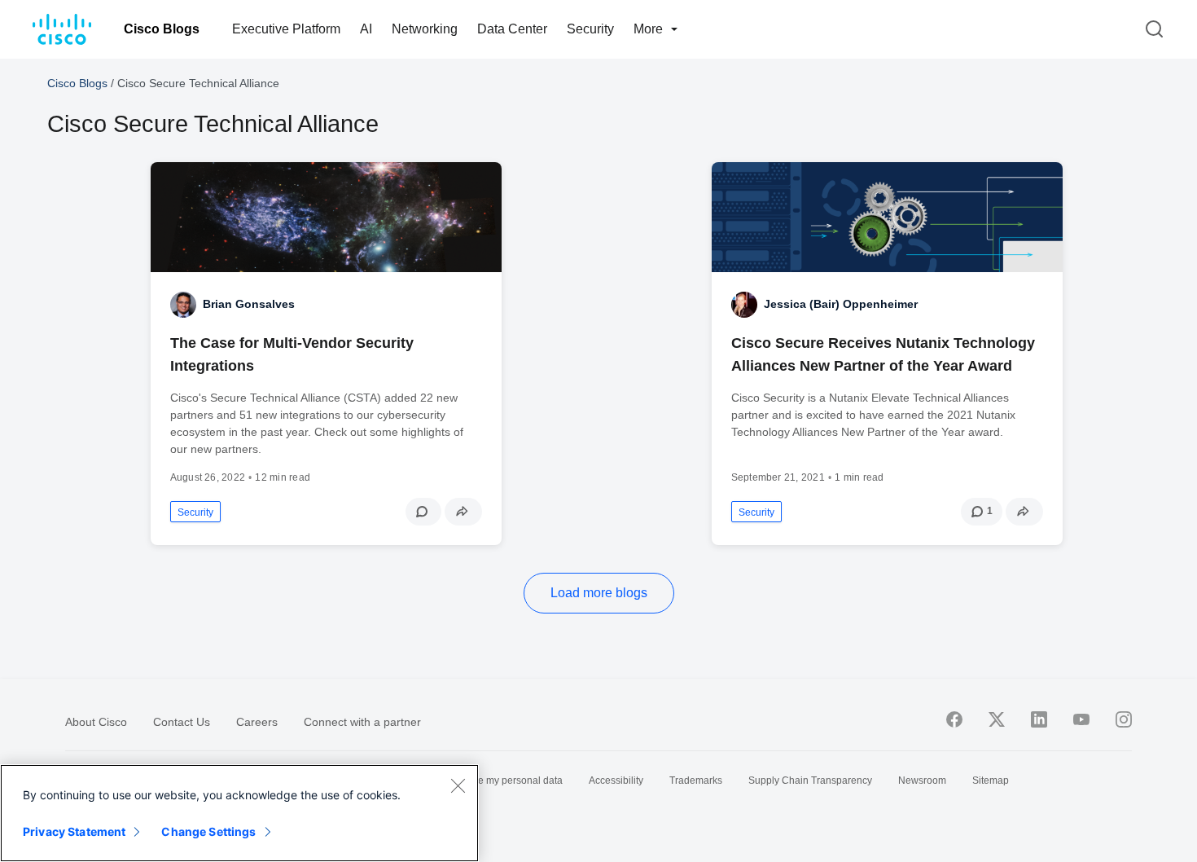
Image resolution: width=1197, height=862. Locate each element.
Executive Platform (286, 29)
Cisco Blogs (162, 29)
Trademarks (695, 780)
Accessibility (616, 780)
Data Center (512, 29)
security (195, 512)
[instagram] (1124, 719)
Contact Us (181, 721)
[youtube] (1081, 719)
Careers (257, 721)
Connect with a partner (362, 721)
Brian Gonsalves (249, 303)
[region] (239, 813)
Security (590, 29)
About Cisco (96, 721)
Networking (425, 29)
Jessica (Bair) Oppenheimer (841, 303)
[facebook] (954, 719)
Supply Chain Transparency (810, 780)
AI (366, 29)
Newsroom (922, 780)
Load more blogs (598, 593)
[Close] (457, 785)
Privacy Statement (74, 831)
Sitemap (990, 780)
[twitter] (997, 719)
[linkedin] (1039, 719)
